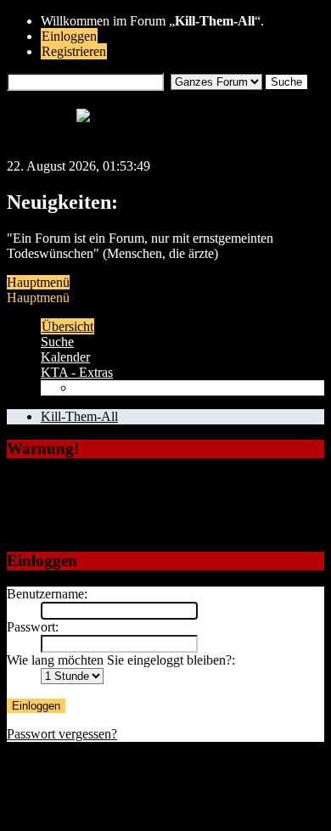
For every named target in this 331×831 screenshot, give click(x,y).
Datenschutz (142, 779)
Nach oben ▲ (274, 794)
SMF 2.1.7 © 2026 (92, 809)
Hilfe (197, 779)
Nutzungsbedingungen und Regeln (134, 794)
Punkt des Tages (118, 387)
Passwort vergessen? (62, 734)
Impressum (70, 779)
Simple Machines (195, 809)
